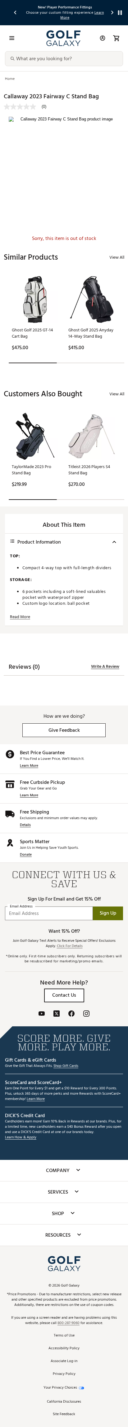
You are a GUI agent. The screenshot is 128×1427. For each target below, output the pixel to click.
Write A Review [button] (105, 666)
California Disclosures (64, 1402)
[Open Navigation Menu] (12, 38)
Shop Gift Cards (65, 1066)
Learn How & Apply (20, 1137)
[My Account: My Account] (102, 38)
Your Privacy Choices (60, 1387)
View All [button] (116, 257)
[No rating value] (23, 107)
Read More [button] (20, 617)
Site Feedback (64, 1414)
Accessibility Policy (64, 1348)
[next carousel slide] (112, 12)
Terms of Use (64, 1335)
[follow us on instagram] (86, 1014)
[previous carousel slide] (15, 12)
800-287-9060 (68, 1323)
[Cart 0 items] (116, 38)
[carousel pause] (120, 12)
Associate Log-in (64, 1361)
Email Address (21, 906)
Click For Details (70, 946)
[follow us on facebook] (71, 1014)
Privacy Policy (64, 1374)
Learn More (29, 766)
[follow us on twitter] (56, 1014)
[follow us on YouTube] (41, 1014)
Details (25, 825)
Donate (26, 855)
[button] (64, 730)
